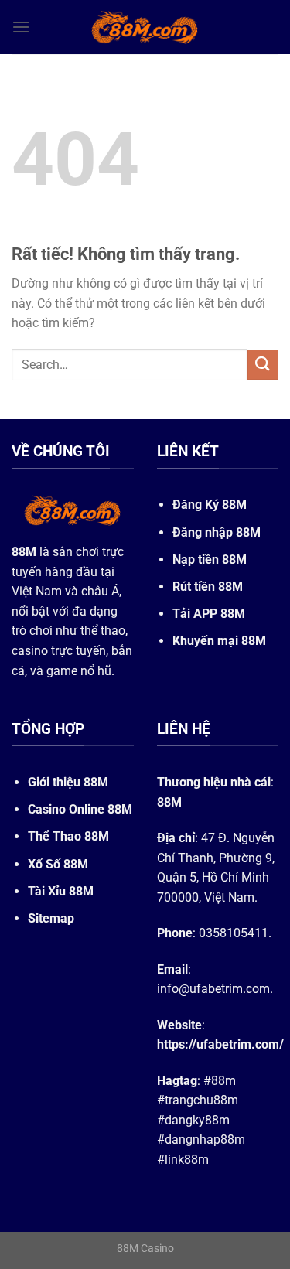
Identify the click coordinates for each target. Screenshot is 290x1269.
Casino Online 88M (80, 809)
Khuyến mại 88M (219, 640)
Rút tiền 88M (207, 586)
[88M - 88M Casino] (145, 27)
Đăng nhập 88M (216, 532)
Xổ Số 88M (58, 864)
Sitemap (51, 918)
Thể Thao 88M (68, 836)
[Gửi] (262, 365)
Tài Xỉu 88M (61, 891)
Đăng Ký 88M (209, 504)
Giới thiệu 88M (68, 782)
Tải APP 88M (208, 613)
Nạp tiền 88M (209, 559)
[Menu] (21, 27)
